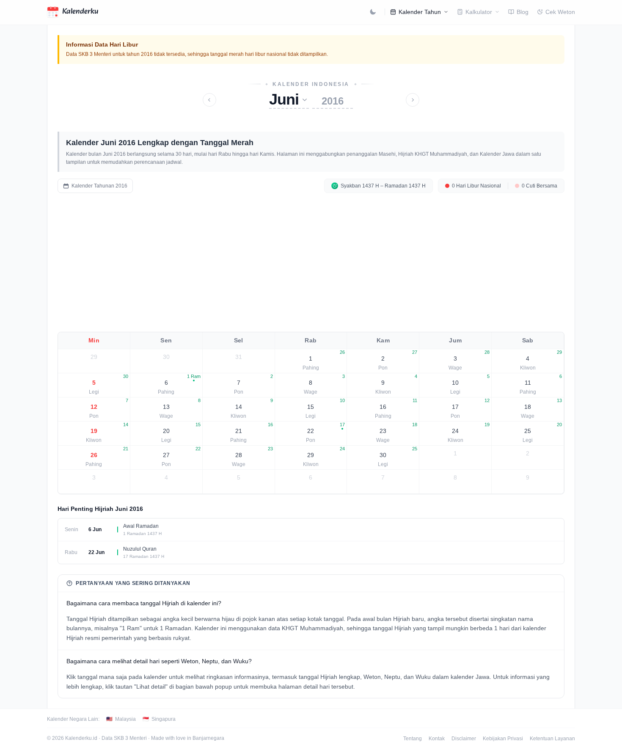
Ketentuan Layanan (552, 739)
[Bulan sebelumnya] (209, 100)
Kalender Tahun (420, 11)
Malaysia (121, 719)
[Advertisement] (311, 262)
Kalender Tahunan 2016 (99, 186)
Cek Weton (560, 11)
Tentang (412, 739)
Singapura (159, 719)
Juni (284, 99)
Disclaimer (463, 739)
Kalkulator (478, 11)
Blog (522, 11)
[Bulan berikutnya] (412, 100)
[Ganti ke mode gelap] (373, 12)
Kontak (437, 739)
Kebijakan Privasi (503, 739)
